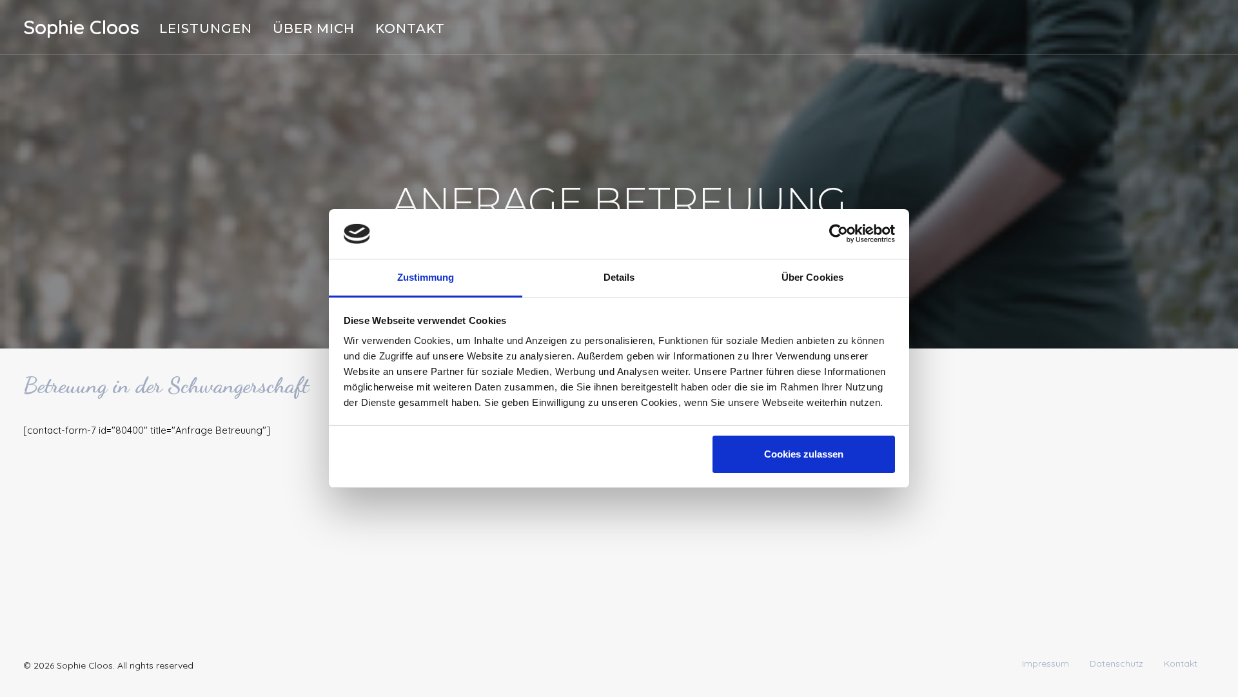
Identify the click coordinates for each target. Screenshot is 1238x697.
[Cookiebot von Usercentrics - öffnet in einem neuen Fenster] (838, 233)
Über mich (314, 28)
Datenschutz (1116, 663)
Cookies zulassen (803, 454)
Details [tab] (619, 277)
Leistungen (205, 28)
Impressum (1045, 663)
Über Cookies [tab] (812, 277)
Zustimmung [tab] (426, 277)
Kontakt (410, 28)
